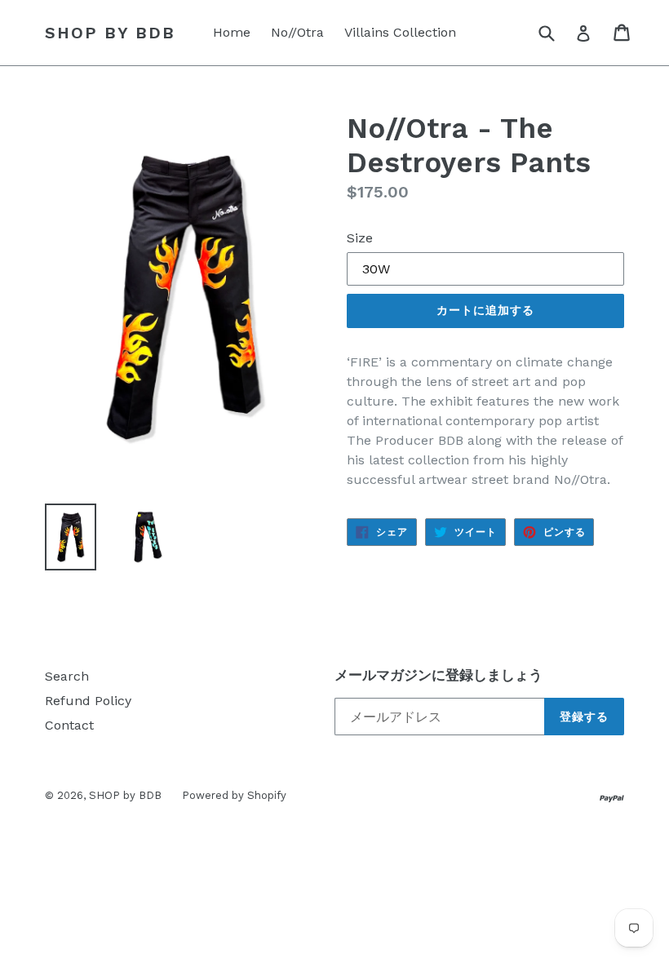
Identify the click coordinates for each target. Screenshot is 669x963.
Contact (69, 725)
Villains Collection (400, 32)
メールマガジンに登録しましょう (438, 675)
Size (360, 238)
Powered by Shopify (234, 795)
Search (67, 676)
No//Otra (297, 32)
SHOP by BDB (110, 32)
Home (231, 32)
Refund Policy (88, 700)
